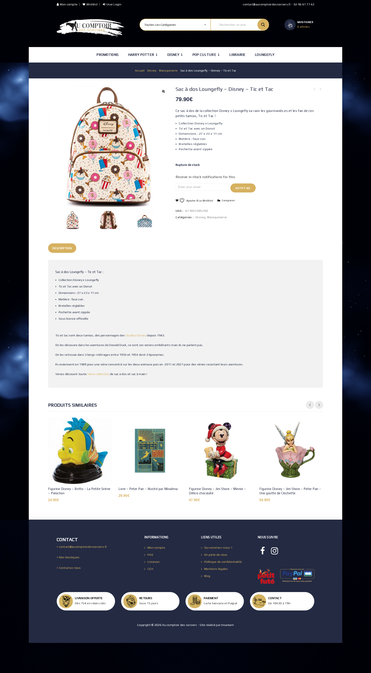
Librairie (237, 55)
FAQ (150, 554)
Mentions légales (216, 569)
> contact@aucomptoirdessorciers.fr (82, 546)
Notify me (243, 188)
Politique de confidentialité (223, 561)
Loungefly (265, 55)
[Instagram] (274, 551)
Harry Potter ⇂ (143, 55)
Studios (131, 335)
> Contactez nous (69, 567)
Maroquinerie (168, 70)
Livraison (153, 561)
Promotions (107, 55)
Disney (152, 70)
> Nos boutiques (68, 557)
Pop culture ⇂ (206, 55)
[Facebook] (263, 551)
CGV (150, 569)
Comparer (228, 200)
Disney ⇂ (175, 55)
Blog (207, 576)
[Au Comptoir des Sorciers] (90, 28)
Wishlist (92, 4)
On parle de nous (216, 554)
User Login (113, 4)
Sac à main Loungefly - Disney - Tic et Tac (320, 89)
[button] (163, 91)
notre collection (98, 374)
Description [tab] (62, 248)
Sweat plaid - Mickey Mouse (314, 89)
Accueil (139, 70)
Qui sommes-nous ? (218, 547)
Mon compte (69, 4)
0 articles (303, 26)
